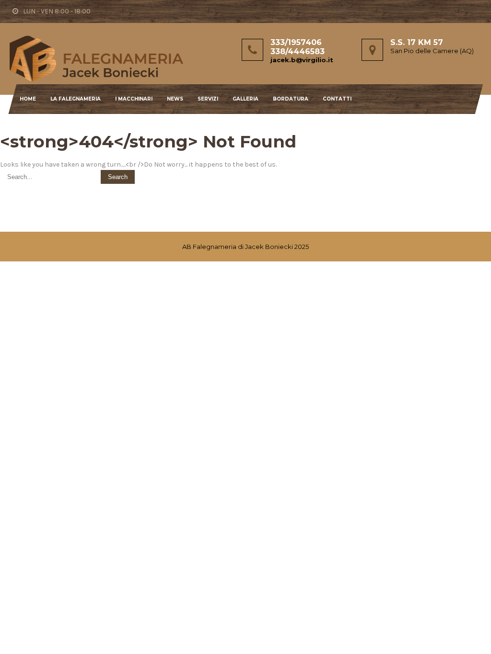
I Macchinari (133, 99)
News (175, 99)
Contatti (337, 99)
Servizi (208, 99)
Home (28, 99)
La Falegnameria (75, 99)
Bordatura (290, 99)
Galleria (245, 99)
